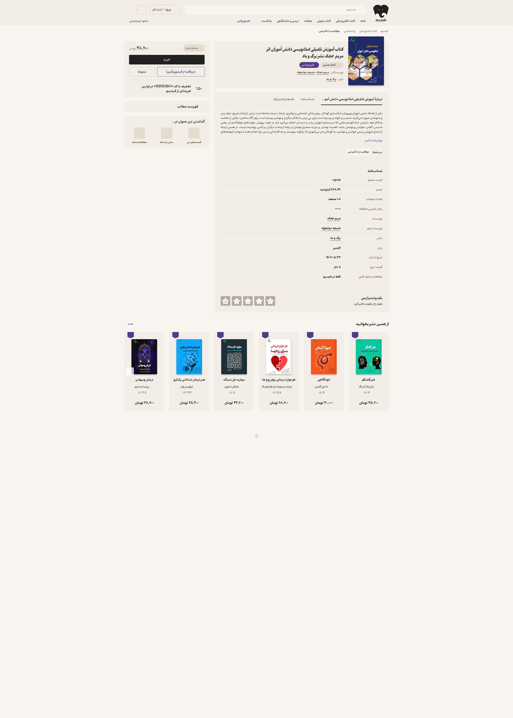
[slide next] (130, 371)
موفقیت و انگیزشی (329, 31)
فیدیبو (384, 31)
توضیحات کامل (373, 140)
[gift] (242, 80)
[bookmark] (233, 80)
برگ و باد (331, 79)
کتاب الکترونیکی (368, 31)
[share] (252, 80)
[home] (380, 13)
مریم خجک (322, 72)
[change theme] (129, 9)
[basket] (142, 9)
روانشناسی (349, 31)
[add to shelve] (194, 133)
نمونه (142, 71)
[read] (139, 133)
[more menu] (223, 80)
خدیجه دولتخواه (306, 72)
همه (130, 324)
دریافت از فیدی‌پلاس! (180, 71)
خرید (166, 59)
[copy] (133, 89)
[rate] (270, 301)
